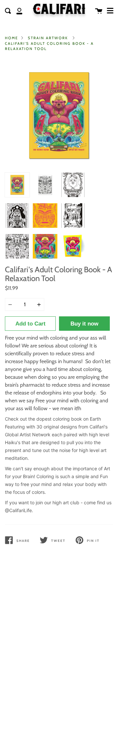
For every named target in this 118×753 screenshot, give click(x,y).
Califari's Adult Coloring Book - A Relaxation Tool (49, 46)
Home (11, 38)
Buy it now (84, 324)
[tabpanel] (59, 115)
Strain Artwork (48, 38)
